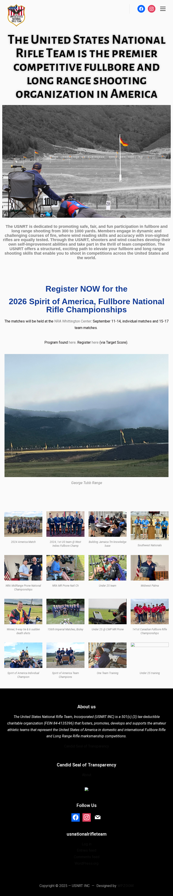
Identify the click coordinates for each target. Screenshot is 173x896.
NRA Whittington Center (72, 321)
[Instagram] (151, 8)
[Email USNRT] (97, 817)
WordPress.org (86, 863)
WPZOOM (125, 886)
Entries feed (86, 850)
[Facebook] (141, 8)
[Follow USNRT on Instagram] (86, 817)
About (86, 775)
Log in (86, 844)
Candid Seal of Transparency (86, 746)
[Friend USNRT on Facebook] (75, 817)
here (72, 342)
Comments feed (86, 857)
